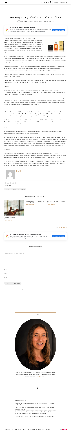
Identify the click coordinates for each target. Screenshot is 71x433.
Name (5, 269)
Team (12, 429)
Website (6, 277)
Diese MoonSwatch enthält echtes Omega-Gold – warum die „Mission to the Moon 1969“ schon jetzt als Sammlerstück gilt (35, 412)
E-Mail (5, 273)
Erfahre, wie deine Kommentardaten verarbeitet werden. (51, 289)
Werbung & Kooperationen (37, 429)
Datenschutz (25, 429)
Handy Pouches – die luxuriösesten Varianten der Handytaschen (37, 416)
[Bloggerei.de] (63, 429)
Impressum (18, 429)
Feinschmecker (35, 14)
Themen (48, 429)
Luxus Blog (38, 376)
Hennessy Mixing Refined (18, 189)
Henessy (7, 189)
